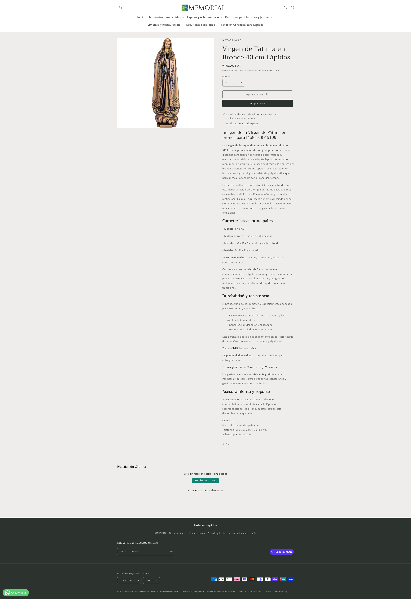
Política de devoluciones (235, 533)
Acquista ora (257, 103)
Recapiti (268, 592)
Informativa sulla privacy (193, 592)
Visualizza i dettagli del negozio (242, 123)
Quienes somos (177, 533)
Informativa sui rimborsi (169, 592)
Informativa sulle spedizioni (250, 592)
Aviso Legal (214, 533)
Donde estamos (196, 533)
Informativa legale (282, 592)
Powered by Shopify (147, 592)
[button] (120, 7)
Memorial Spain (131, 592)
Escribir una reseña (205, 480)
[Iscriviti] (171, 551)
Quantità (226, 76)
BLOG (254, 533)
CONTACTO (160, 533)
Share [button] (229, 444)
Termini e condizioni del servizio (221, 592)
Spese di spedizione (247, 71)
